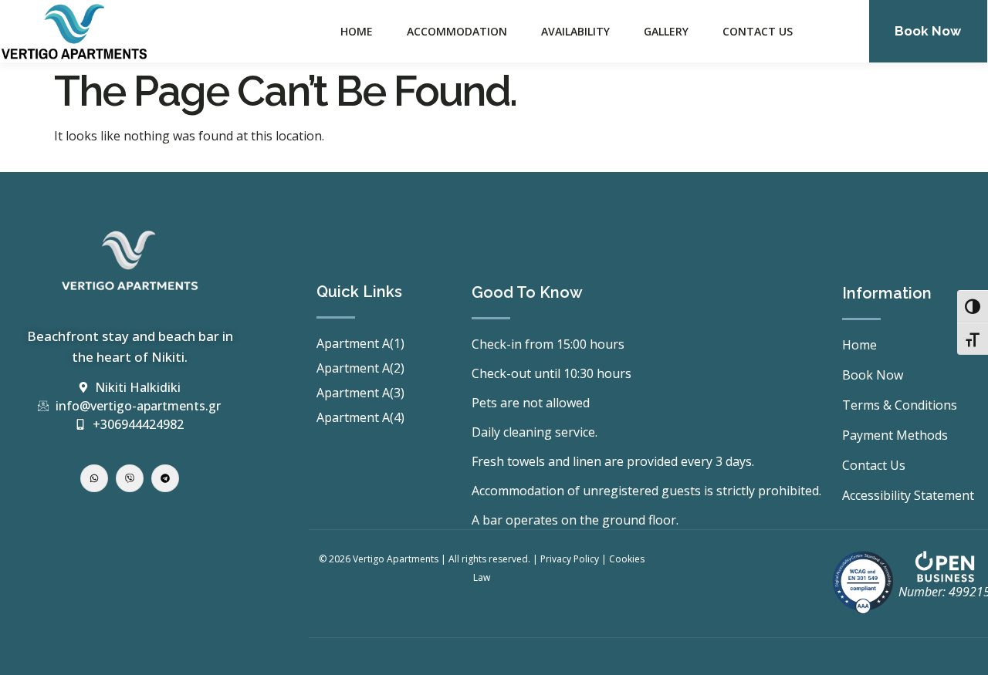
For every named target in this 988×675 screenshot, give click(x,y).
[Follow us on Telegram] (165, 478)
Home (356, 31)
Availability (575, 31)
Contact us (757, 31)
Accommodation (457, 31)
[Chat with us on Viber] (130, 478)
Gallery (666, 31)
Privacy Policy (569, 558)
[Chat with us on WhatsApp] (94, 478)
